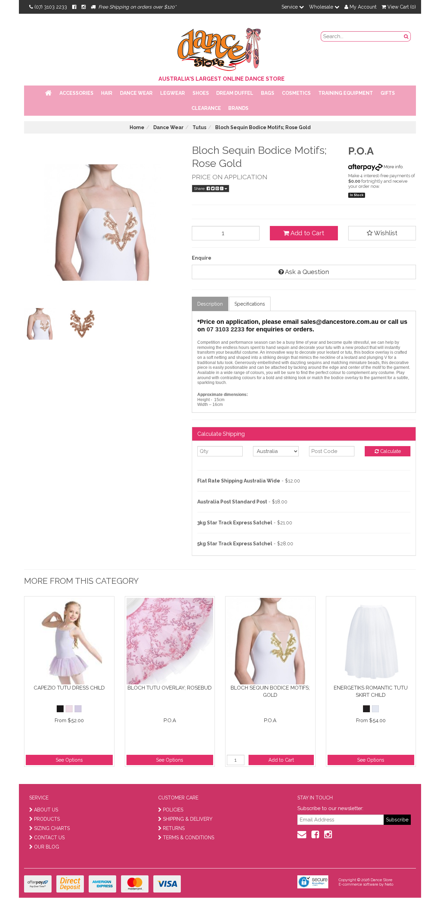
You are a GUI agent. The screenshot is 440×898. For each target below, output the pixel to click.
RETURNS (174, 828)
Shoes (200, 93)
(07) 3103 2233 (50, 7)
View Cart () (401, 7)
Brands (238, 108)
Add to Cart (306, 233)
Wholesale (321, 7)
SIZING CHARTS (52, 828)
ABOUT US (46, 809)
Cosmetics (296, 93)
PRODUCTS (47, 819)
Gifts (388, 93)
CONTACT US (49, 837)
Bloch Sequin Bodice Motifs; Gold (270, 691)
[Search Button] (406, 36)
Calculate (390, 451)
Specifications (249, 304)
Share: (200, 188)
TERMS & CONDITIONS (188, 837)
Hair (106, 93)
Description (210, 304)
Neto (389, 884)
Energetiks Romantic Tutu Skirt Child (371, 691)
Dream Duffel (234, 93)
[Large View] (40, 324)
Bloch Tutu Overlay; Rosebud (170, 688)
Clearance (206, 108)
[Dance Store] (220, 47)
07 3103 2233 (225, 329)
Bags (267, 93)
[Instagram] (83, 7)
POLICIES (173, 809)
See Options (69, 760)
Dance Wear (136, 93)
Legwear (172, 93)
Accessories (76, 93)
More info (393, 166)
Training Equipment (345, 93)
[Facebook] (74, 7)
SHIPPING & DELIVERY (187, 819)
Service (290, 7)
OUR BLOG (46, 847)
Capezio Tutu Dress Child (69, 688)
